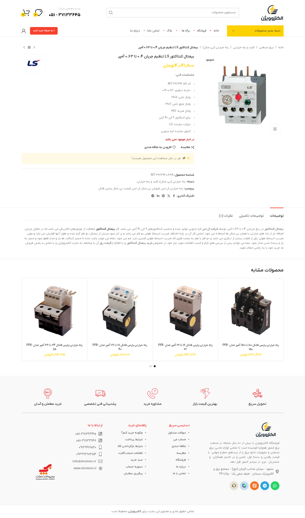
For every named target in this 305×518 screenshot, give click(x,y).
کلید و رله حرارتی (243, 47)
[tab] (277, 214)
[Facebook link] (174, 196)
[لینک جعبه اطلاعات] (257, 397)
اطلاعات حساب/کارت (130, 453)
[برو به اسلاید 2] (150, 366)
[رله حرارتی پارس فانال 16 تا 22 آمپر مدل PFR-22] (185, 310)
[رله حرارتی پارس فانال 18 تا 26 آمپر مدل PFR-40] (120, 310)
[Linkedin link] (158, 196)
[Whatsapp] (275, 485)
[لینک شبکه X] (168, 196)
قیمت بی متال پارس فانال (115, 189)
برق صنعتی (266, 47)
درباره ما (181, 467)
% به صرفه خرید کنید (44, 30)
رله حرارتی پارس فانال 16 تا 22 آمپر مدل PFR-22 (185, 347)
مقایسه (181, 453)
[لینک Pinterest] (163, 196)
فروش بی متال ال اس (146, 189)
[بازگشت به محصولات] (29, 47)
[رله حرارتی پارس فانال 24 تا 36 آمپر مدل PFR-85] (54, 310)
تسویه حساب (134, 467)
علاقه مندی (179, 446)
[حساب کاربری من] (23, 31)
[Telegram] (264, 485)
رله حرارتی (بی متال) (216, 47)
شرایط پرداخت (134, 439)
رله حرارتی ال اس (172, 189)
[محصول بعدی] (24, 47)
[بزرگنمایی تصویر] (275, 129)
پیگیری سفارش (133, 473)
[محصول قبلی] (34, 47)
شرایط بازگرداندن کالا (130, 446)
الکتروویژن (134, 511)
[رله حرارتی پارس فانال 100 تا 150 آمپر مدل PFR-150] (250, 310)
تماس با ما (179, 473)
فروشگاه (181, 460)
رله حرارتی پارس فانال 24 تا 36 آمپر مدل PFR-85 (55, 347)
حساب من (179, 439)
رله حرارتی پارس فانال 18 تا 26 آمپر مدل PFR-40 (120, 347)
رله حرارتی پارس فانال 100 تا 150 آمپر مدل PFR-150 (251, 347)
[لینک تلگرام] (153, 196)
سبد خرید (137, 460)
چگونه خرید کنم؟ (132, 433)
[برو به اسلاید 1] (155, 366)
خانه (281, 47)
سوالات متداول (177, 433)
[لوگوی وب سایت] (272, 12)
